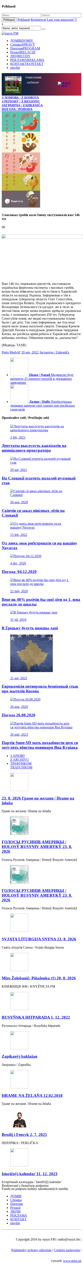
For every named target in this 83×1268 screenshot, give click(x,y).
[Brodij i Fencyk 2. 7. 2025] (41, 1119)
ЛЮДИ (20, 56)
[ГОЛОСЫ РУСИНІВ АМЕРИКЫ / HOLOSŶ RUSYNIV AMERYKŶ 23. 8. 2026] (41, 826)
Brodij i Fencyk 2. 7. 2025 (24, 1135)
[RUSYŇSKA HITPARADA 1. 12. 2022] (41, 1001)
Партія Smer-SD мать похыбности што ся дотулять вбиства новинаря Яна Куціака (40, 745)
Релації (22, 52)
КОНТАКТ (26, 64)
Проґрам (25, 48)
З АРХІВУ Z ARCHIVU (19, 758)
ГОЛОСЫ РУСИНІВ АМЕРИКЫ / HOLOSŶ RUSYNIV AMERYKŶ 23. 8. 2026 (37, 847)
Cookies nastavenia (67, 1250)
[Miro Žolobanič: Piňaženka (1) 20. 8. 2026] (41, 962)
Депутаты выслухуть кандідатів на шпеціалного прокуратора (34, 448)
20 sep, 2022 (30, 353)
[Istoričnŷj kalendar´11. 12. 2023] (41, 1158)
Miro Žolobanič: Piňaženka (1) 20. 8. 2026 (39, 978)
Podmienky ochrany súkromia (31, 1250)
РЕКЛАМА (27, 60)
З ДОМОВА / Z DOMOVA (20, 97)
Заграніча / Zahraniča (54, 353)
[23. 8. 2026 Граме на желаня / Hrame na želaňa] (41, 782)
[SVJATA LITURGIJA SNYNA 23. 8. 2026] (41, 923)
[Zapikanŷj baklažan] (41, 1041)
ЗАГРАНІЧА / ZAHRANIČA (22, 105)
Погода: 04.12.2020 (19, 572)
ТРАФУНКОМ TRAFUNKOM (21, 766)
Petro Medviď (11, 353)
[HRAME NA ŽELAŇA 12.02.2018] (41, 1080)
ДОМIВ (21, 40)
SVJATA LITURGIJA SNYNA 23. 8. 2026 (39, 939)
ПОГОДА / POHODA (17, 109)
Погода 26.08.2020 (18, 715)
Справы (22, 44)
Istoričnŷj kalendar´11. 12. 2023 (29, 1174)
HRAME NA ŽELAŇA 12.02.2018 (32, 1096)
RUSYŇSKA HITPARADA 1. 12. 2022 (36, 1017)
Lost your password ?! (62, 19)
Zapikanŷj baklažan (19, 1056)
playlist (15, 67)
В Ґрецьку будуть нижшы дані (30, 628)
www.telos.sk (72, 1261)
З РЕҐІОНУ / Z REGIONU (21, 101)
